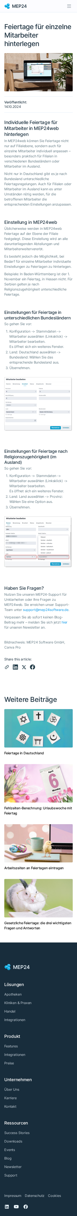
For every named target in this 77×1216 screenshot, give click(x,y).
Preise (9, 1063)
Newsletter (12, 1167)
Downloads (13, 1141)
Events (9, 1150)
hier (64, 622)
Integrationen (14, 1020)
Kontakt (10, 1106)
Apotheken (13, 994)
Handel (9, 1011)
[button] (69, 6)
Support (10, 1175)
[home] (15, 6)
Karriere (10, 1098)
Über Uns (11, 1089)
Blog (7, 1158)
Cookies (54, 1195)
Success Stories (17, 1133)
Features (11, 1046)
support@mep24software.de (45, 610)
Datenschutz (34, 1195)
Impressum (12, 1195)
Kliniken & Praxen (17, 1003)
